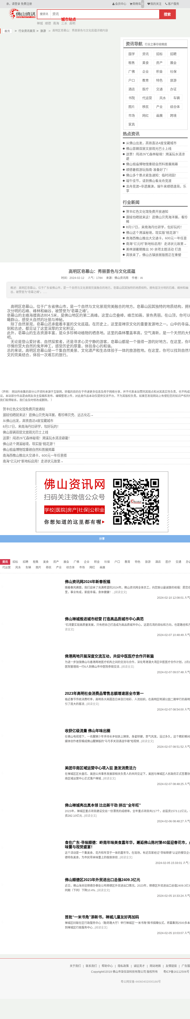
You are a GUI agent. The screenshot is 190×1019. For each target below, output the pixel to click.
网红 (145, 115)
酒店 (131, 89)
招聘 (173, 54)
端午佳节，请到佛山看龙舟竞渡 (148, 181)
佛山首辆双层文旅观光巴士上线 (148, 148)
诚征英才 (139, 966)
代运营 (147, 98)
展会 (173, 63)
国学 (131, 54)
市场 (131, 115)
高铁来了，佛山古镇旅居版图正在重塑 (153, 255)
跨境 (173, 115)
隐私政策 (123, 966)
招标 (159, 54)
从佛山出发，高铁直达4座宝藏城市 (151, 143)
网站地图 (155, 966)
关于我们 (75, 966)
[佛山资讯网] (22, 13)
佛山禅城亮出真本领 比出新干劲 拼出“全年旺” (103, 805)
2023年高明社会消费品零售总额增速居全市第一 (104, 693)
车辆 (176, 98)
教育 (145, 80)
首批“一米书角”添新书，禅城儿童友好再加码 (102, 917)
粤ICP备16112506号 (176, 971)
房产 (159, 63)
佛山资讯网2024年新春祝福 (87, 582)
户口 (131, 80)
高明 (72, 23)
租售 (131, 63)
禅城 (40, 23)
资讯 (145, 54)
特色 (159, 80)
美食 (145, 63)
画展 (159, 115)
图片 (131, 107)
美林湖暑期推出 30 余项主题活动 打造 (153, 249)
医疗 (145, 89)
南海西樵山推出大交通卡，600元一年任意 (156, 238)
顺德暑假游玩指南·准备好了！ (147, 169)
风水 (162, 98)
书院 (131, 98)
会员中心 (120, 4)
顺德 (48, 23)
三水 (64, 23)
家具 (131, 124)
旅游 (41, 31)
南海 (56, 23)
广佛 (131, 71)
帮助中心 (107, 966)
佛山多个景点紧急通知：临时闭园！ (152, 175)
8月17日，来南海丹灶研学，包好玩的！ (155, 227)
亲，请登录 (13, 4)
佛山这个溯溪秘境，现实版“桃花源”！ (153, 232)
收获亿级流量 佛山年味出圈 (87, 731)
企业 (145, 71)
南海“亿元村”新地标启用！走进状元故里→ (156, 244)
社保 (173, 71)
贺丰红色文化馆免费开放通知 (147, 211)
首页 (7, 31)
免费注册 (26, 4)
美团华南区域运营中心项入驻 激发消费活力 (100, 768)
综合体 (175, 107)
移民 (145, 107)
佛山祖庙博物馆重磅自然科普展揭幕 (152, 164)
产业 (159, 107)
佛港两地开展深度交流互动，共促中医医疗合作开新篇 (109, 656)
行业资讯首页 (25, 31)
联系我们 (91, 966)
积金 (159, 71)
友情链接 (171, 966)
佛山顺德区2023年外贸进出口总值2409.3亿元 (102, 880)
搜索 (167, 14)
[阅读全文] (120, 592)
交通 (159, 89)
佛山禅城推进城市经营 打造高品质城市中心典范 (104, 619)
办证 (173, 89)
